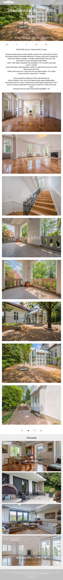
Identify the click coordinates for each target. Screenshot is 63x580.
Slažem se (31, 576)
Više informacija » (45, 573)
